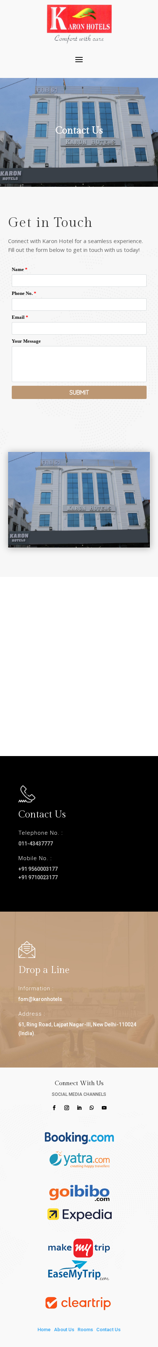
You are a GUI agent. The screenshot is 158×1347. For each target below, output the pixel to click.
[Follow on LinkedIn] (79, 1108)
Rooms (85, 1329)
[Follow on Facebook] (54, 1108)
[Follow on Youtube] (104, 1108)
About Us (64, 1329)
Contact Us (108, 1329)
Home (44, 1329)
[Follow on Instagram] (66, 1108)
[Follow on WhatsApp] (91, 1108)
